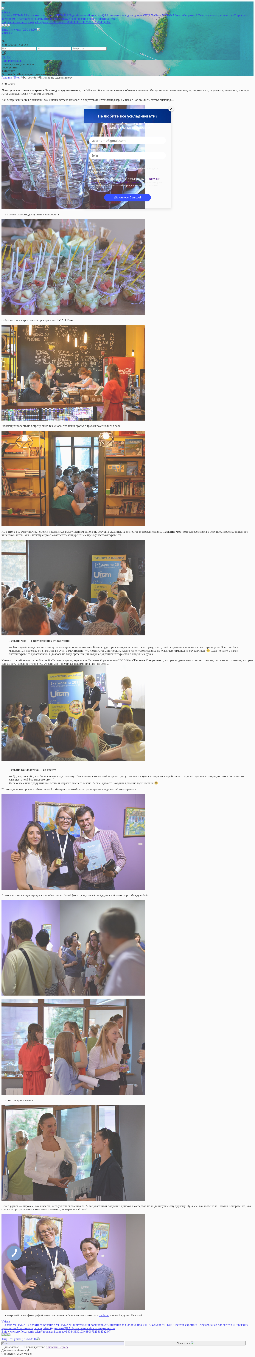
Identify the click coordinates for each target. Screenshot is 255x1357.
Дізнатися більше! (127, 197)
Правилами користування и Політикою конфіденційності (124, 180)
